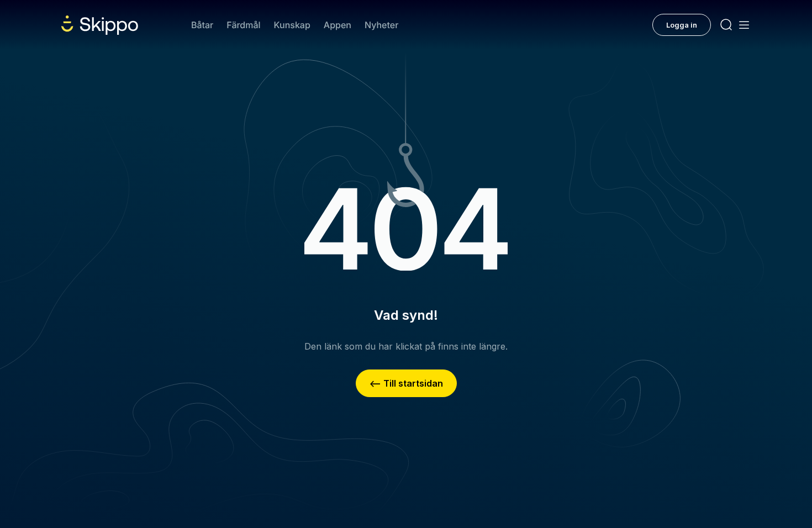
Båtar (202, 24)
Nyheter (381, 24)
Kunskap (292, 24)
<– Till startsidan (406, 383)
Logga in (681, 24)
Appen (337, 24)
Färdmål (243, 24)
